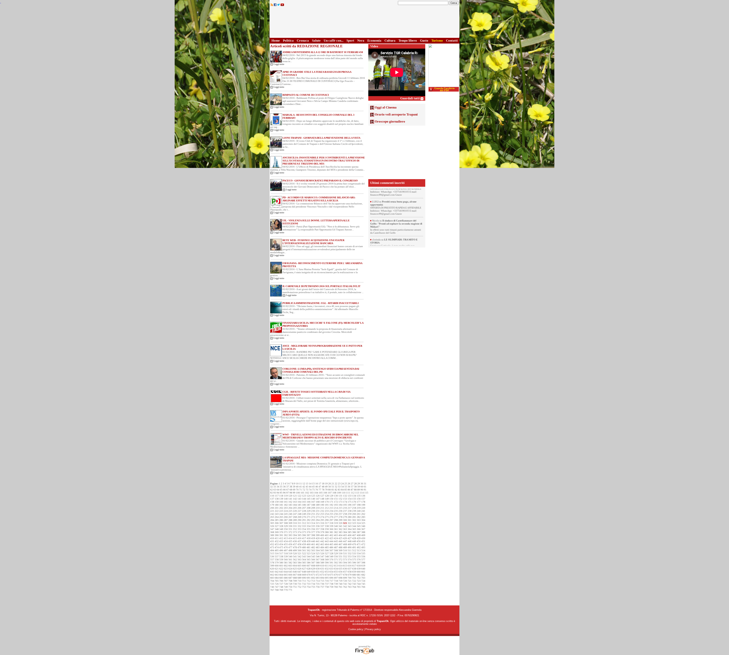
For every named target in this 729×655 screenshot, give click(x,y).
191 (327, 504)
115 (366, 492)
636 (345, 568)
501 (304, 550)
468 (345, 544)
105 (321, 492)
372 (290, 532)
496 (281, 550)
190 (322, 504)
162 (290, 501)
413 (286, 538)
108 (334, 492)
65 (281, 489)
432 (277, 541)
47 (320, 486)
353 (299, 529)
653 (327, 571)
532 (350, 553)
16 (316, 483)
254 (327, 514)
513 (359, 550)
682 (363, 574)
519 (290, 553)
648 (304, 571)
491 (354, 547)
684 (277, 577)
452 (272, 544)
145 (309, 498)
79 (326, 489)
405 (345, 535)
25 (345, 483)
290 (299, 520)
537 (277, 556)
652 (322, 571)
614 (340, 565)
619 (363, 565)
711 (304, 580)
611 (327, 565)
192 (331, 504)
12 (303, 483)
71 (300, 489)
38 (291, 486)
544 (309, 556)
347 (272, 529)
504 (318, 550)
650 (313, 571)
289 (295, 520)
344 (354, 526)
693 (318, 577)
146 (313, 498)
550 (336, 556)
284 (272, 520)
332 (299, 526)
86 (349, 489)
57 (352, 486)
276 (331, 517)
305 (272, 523)
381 (331, 532)
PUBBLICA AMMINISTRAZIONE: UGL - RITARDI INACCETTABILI (320, 303)
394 (295, 535)
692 (313, 577)
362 (340, 529)
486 (331, 547)
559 (281, 559)
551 (340, 556)
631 (322, 568)
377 (313, 532)
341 (340, 526)
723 (359, 580)
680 (354, 574)
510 (345, 550)
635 (340, 568)
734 (313, 583)
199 (363, 504)
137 (272, 498)
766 (363, 586)
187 (309, 504)
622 (281, 568)
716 (327, 580)
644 (286, 571)
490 (350, 547)
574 (350, 559)
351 (290, 529)
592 (336, 562)
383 (340, 532)
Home (275, 40)
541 (295, 556)
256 (336, 514)
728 (286, 583)
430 (363, 538)
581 (286, 562)
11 (300, 483)
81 (332, 489)
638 (354, 568)
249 (304, 514)
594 (345, 562)
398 (313, 535)
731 (299, 583)
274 (322, 517)
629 (313, 568)
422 (327, 538)
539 (286, 556)
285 (277, 520)
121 (295, 495)
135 (359, 495)
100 (298, 492)
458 (299, 544)
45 (313, 486)
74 (310, 489)
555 (359, 556)
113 (357, 492)
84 (342, 489)
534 (359, 553)
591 (331, 562)
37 (287, 486)
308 (286, 523)
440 (313, 541)
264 (277, 517)
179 (272, 504)
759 (331, 586)
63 (274, 489)
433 (281, 541)
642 (277, 571)
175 (350, 501)
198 (359, 504)
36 (284, 486)
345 (359, 526)
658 (350, 571)
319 (336, 523)
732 (304, 583)
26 (349, 483)
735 (318, 583)
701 (354, 577)
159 (277, 501)
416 (299, 538)
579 (277, 562)
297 (331, 520)
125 (313, 495)
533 (354, 553)
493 (363, 547)
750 (290, 586)
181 (281, 504)
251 (313, 514)
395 (299, 535)
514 (363, 550)
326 (272, 526)
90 (362, 489)
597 (359, 562)
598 (363, 562)
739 (336, 583)
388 (363, 532)
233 (327, 510)
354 (304, 529)
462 (318, 544)
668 (299, 574)
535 (363, 553)
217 (350, 507)
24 (342, 483)
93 (274, 492)
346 (363, 526)
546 (318, 556)
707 (286, 580)
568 (322, 559)
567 (318, 559)
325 (363, 523)
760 (336, 586)
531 (345, 553)
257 (340, 514)
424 (336, 538)
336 (318, 526)
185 (299, 504)
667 (295, 574)
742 (350, 583)
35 (281, 486)
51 (332, 486)
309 (290, 523)
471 (359, 544)
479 (299, 547)
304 (363, 520)
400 (322, 535)
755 (313, 586)
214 (336, 507)
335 (313, 526)
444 (331, 541)
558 (277, 559)
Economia (374, 40)
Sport (350, 40)
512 (354, 550)
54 (342, 486)
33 (274, 486)
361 (336, 529)
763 (350, 586)
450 (359, 541)
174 (345, 501)
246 (290, 514)
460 (309, 544)
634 (336, 568)
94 (278, 492)
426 (345, 538)
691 (309, 577)
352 (295, 529)
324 (359, 523)
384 (345, 532)
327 (277, 526)
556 (363, 556)
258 (345, 514)
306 (277, 523)
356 (313, 529)
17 (320, 483)
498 (290, 550)
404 (340, 535)
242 (272, 514)
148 (322, 498)
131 (340, 495)
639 (359, 568)
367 (363, 529)
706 (281, 580)
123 (304, 495)
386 (354, 532)
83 (339, 489)
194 (340, 504)
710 (299, 580)
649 (309, 571)
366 (359, 529)
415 (295, 538)
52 (336, 486)
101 (303, 492)
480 (304, 547)
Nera (360, 40)
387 (359, 532)
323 (354, 523)
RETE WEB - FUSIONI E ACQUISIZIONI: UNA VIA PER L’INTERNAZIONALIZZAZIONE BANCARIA (313, 242)
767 (272, 590)
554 (354, 556)
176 (354, 501)
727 (281, 583)
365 (354, 529)
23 (339, 483)
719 (340, 580)
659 (354, 571)
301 (350, 520)
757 (322, 586)
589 (322, 562)
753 (304, 586)
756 (318, 586)
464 (327, 544)
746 (272, 586)
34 (278, 486)
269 (299, 517)
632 (327, 568)
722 (354, 580)
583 (295, 562)
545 (313, 556)
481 (309, 547)
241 (363, 510)
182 (286, 504)
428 (354, 538)
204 (290, 507)
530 (340, 553)
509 (340, 550)
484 (322, 547)
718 (336, 580)
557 (272, 559)
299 (340, 520)
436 (295, 541)
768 (277, 590)
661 (363, 571)
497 (286, 550)
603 (290, 565)
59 (358, 486)
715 (322, 580)
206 (299, 507)
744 (359, 583)
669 (304, 574)
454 (281, 544)
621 (277, 568)
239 (354, 510)
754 (309, 586)
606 (304, 565)
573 (345, 559)
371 (286, 532)
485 (327, 547)
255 (331, 514)
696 (331, 577)
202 (281, 507)
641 (272, 571)
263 (272, 517)
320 (340, 523)
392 (286, 535)
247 (295, 514)
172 (336, 501)
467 (340, 544)
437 (299, 541)
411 (277, 538)
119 (286, 495)
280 (350, 517)
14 (310, 483)
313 (309, 523)
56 (349, 486)
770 (286, 590)
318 (331, 523)
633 (331, 568)
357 (318, 529)
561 (290, 559)
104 (316, 492)
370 (281, 532)
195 (345, 504)
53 (339, 486)
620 (272, 568)
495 (277, 550)
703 (363, 577)
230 (313, 510)
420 (318, 538)
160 (281, 501)
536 (272, 556)
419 (313, 538)
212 (327, 507)
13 (307, 483)
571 (336, 559)
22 (336, 483)
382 (336, 532)
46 (316, 486)
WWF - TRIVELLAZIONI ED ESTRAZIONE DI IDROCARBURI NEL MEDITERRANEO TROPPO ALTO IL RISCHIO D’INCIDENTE (320, 436)
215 (340, 507)
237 (345, 510)
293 (313, 520)
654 (331, 571)
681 (359, 574)
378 (318, 532)
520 (295, 553)
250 (309, 514)
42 (303, 486)
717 (331, 580)
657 (345, 571)
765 (359, 586)
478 (295, 547)
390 (277, 535)
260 (354, 514)
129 (331, 495)
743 (354, 583)
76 (316, 489)
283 (363, 517)
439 (309, 541)
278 (340, 517)
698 (340, 577)
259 (350, 514)
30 (362, 483)
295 (322, 520)
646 (295, 571)
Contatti (452, 40)
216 (345, 507)
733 (309, 583)
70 (297, 489)
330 (290, 526)
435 (290, 541)
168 (318, 501)
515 (272, 553)
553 (350, 556)
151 (336, 498)
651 (318, 571)
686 (286, 577)
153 (345, 498)
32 (271, 486)
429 (359, 538)
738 (331, 583)
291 (304, 520)
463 (322, 544)
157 (363, 498)
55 (345, 486)
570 (331, 559)
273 (318, 517)
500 (299, 550)
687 (290, 577)
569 (327, 559)
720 (345, 580)
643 (281, 571)
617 (354, 565)
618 (359, 565)
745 (363, 583)
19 (326, 483)
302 (354, 520)
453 (277, 544)
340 (336, 526)
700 (350, 577)
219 (359, 507)
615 (345, 565)
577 (363, 559)
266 (286, 517)
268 (295, 517)
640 (363, 568)
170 (327, 501)
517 (281, 553)
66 (284, 489)
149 (327, 498)
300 (345, 520)
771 (290, 590)
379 (322, 532)
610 (322, 565)
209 (313, 507)
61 (365, 486)
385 (350, 532)
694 (322, 577)
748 (281, 586)
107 (330, 492)
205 (295, 507)
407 (354, 535)
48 (323, 486)
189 (318, 504)
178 (363, 501)
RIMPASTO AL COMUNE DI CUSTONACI (305, 94)
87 (352, 489)
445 (336, 541)
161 (286, 501)
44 (310, 486)
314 (313, 523)
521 (299, 553)
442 (322, 541)
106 (325, 492)
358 (322, 529)
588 (318, 562)
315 (318, 523)
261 (359, 514)
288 (290, 520)
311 (299, 523)
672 (318, 574)
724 (363, 580)
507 (331, 550)
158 (272, 501)
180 (277, 504)
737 (327, 583)
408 (359, 535)
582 (290, 562)
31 (365, 483)
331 (295, 526)
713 (313, 580)
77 (320, 489)
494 (272, 550)
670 (309, 574)
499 (295, 550)
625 (295, 568)
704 (272, 580)
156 (359, 498)
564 (304, 559)
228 (304, 510)
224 (286, 510)
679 (350, 574)
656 (340, 571)
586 (309, 562)
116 (272, 495)
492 (359, 547)
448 (350, 541)
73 (307, 489)
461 (313, 544)
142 (295, 498)
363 (345, 529)
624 (290, 568)
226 (295, 510)
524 (313, 553)
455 (286, 544)
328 (281, 526)
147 (318, 498)
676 (336, 574)
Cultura (389, 40)
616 (350, 565)
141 (290, 498)
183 (290, 504)
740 (340, 583)
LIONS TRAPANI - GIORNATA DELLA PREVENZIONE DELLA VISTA (321, 137)
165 (304, 501)
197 (354, 504)
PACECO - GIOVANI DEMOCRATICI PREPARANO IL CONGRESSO (320, 180)
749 (286, 586)
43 (307, 486)
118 (281, 495)
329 (286, 526)
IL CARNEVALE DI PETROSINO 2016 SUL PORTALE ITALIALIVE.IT (321, 286)
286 (281, 520)
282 (359, 517)
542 (299, 556)
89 (358, 489)
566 (313, 559)
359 (327, 529)
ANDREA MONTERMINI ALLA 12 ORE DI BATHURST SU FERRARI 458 (322, 52)
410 (272, 538)
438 (304, 541)
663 (277, 574)
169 (322, 501)
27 (352, 483)
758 (327, 586)
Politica (288, 40)
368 (272, 532)
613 (336, 565)
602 (286, 565)
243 (277, 514)
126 (318, 495)
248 (299, 514)
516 (277, 553)
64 (278, 489)
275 (327, 517)
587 (313, 562)
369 (277, 532)
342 (345, 526)
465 (331, 544)
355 (309, 529)
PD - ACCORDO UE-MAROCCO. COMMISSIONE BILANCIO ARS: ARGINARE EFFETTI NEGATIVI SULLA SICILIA (318, 199)
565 (309, 559)
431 (272, 541)
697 (336, 577)
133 (350, 495)
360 (331, 529)
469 (350, 544)
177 (359, 501)
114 (362, 492)
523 (309, 553)
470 (354, 544)
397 (309, 535)
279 (345, 517)
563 (299, 559)
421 (322, 538)
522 (304, 553)
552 (345, 556)
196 (350, 504)
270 (304, 517)
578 (272, 562)
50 (329, 486)
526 (322, 553)
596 (354, 562)
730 (295, 583)
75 (313, 489)
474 (277, 547)
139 (281, 498)
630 (318, 568)
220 (363, 507)
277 (336, 517)
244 (281, 514)
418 (309, 538)
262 (363, 514)
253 (322, 514)
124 (309, 495)
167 (313, 501)
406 (350, 535)
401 (327, 535)
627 (304, 568)
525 (318, 553)
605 (299, 565)
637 (350, 568)
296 (327, 520)
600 (277, 565)
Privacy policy (373, 629)
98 (291, 492)
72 (303, 489)
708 (290, 580)
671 (313, 574)
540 (290, 556)
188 (313, 504)
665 (286, 574)
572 (340, 559)
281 (354, 517)
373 (295, 532)
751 (295, 586)
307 (281, 523)
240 (359, 510)
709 (295, 580)
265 (281, 517)
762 (345, 586)
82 (336, 489)
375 (304, 532)
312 (304, 523)
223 (281, 510)
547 (322, 556)
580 (281, 562)
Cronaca (303, 40)
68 (291, 489)
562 (295, 559)
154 (350, 498)
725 (272, 583)
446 (340, 541)
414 (290, 538)
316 (322, 523)
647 (299, 571)
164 (299, 501)
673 (322, 574)
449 (354, 541)
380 (327, 532)
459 (304, 544)
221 (272, 510)
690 (304, 577)
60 (362, 486)
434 (286, 541)
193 (336, 504)
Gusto (424, 40)
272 (313, 517)
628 (309, 568)
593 (340, 562)
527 (327, 553)
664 (281, 574)
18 (323, 483)
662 (272, 574)
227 (299, 510)
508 (336, 550)
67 (287, 489)
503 (313, 550)
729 (290, 583)
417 (304, 538)
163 (295, 501)
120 (290, 495)
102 (307, 492)
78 (323, 489)
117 (277, 495)
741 (345, 583)
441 (318, 541)
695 (327, 577)
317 (327, 523)
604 (295, 565)
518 (286, 553)
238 (350, 510)
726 (277, 583)
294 (318, 520)
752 (299, 586)
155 (354, 498)
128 (327, 495)
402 (331, 535)
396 (304, 535)
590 (327, 562)
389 (272, 535)
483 (318, 547)
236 (340, 510)
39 (294, 486)
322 (350, 523)
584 (299, 562)
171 (331, 501)
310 (295, 523)
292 (309, 520)
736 (322, 583)
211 (322, 507)
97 (287, 492)
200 (272, 507)
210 (318, 507)
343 (350, 526)
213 (331, 507)
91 (365, 489)
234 (331, 510)
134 (354, 495)
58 (355, 486)
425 (340, 538)
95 (281, 492)
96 (284, 492)
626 (299, 568)
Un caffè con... (333, 40)
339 (331, 526)
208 (309, 507)
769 (281, 590)
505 (322, 550)
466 (336, 544)
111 (348, 492)
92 (271, 492)
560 (286, 559)
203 (286, 507)
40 (297, 486)
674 (327, 574)
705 (277, 580)
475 (281, 547)
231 (318, 510)
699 (345, 577)
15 (313, 483)
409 (363, 535)
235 (336, 510)
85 (345, 489)
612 (331, 565)
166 (309, 501)
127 (322, 495)
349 (281, 529)
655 (336, 571)
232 (322, 510)
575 (354, 559)
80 (329, 489)
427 (350, 538)
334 (309, 526)
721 (350, 580)
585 (304, 562)
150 (331, 498)
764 (354, 586)
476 (286, 547)
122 (299, 495)
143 (299, 498)
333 (304, 526)
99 (294, 492)
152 (340, 498)
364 (350, 529)
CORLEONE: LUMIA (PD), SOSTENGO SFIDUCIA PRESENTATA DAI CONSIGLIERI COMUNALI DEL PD (320, 370)
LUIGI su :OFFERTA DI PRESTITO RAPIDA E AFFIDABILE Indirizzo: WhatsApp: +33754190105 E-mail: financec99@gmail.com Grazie (395, 211)
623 (286, 568)
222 (277, 510)
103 (312, 492)
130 (336, 495)
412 (281, 538)
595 (350, 562)
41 (300, 486)
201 (277, 507)
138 (277, 498)
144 (304, 498)
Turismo (437, 40)
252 (318, 514)
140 (286, 498)
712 (309, 580)
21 (332, 483)
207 (304, 507)
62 (271, 489)
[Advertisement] (396, 152)
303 (359, 520)
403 (336, 535)
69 (294, 489)
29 (358, 483)
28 (355, 483)
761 (340, 586)
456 (290, 544)
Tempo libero (407, 40)
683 (272, 577)
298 (336, 520)
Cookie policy (355, 629)
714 (318, 580)
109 (339, 492)
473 (272, 547)
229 (309, 510)
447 (345, 541)
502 (309, 550)
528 (331, 553)
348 (277, 529)
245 (286, 514)
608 (313, 565)
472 (363, 544)
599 (272, 565)
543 (304, 556)
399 (318, 535)
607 (309, 565)
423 (331, 538)
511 (350, 550)
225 (290, 510)
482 (313, 547)
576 (359, 559)
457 (295, 544)
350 (286, 529)
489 (345, 547)
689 (299, 577)
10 (297, 483)
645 (290, 571)
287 (286, 520)
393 (290, 535)
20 (329, 483)
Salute (316, 40)
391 (281, 535)
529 (336, 553)
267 (290, 517)
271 (309, 517)
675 (331, 574)
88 (355, 489)
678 (345, 574)
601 (281, 565)
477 (290, 547)
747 (277, 586)
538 (281, 556)
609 (318, 565)
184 (295, 504)
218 (354, 507)
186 (304, 504)
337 (322, 526)
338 (327, 526)
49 (326, 486)
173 (340, 501)
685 (281, 577)
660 (359, 571)
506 (327, 550)
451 (363, 541)
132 (345, 495)
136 (363, 495)
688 (295, 577)
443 (327, 541)
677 (340, 574)
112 (353, 492)
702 (359, 577)
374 (299, 532)
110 (344, 492)
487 (336, 547)
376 (309, 532)
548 (327, 556)
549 (331, 556)
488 (340, 547)
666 (290, 574)
